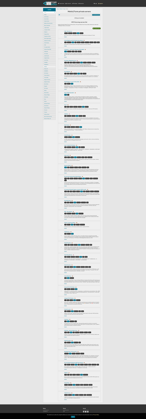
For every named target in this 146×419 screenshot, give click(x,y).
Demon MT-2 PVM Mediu (69, 287)
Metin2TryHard (67, 264)
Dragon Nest (46, 34)
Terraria (45, 109)
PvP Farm (91, 42)
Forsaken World (47, 47)
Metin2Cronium (67, 309)
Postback (75, 3)
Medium (66, 33)
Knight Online (46, 57)
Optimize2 (66, 319)
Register (101, 3)
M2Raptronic (67, 231)
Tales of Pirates (47, 107)
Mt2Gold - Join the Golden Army (70, 330)
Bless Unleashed (47, 25)
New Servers (61, 3)
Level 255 (82, 353)
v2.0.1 (69, 157)
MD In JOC (87, 42)
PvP (75, 42)
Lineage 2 (46, 62)
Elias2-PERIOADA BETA (69, 92)
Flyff (45, 44)
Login (96, 3)
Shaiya (45, 101)
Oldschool (69, 51)
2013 (65, 62)
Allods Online (46, 21)
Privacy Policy (96, 414)
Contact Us (69, 3)
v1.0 (68, 62)
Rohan (45, 90)
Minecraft (46, 68)
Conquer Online (47, 29)
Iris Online (46, 53)
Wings (98, 42)
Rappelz (45, 86)
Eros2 (65, 104)
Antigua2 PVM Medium (69, 298)
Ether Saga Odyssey (47, 38)
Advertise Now (96, 14)
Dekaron (45, 31)
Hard (76, 51)
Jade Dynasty (46, 55)
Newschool (70, 33)
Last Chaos (46, 60)
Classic (95, 42)
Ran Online (46, 83)
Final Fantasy (46, 42)
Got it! (73, 416)
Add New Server (97, 28)
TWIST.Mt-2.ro (67, 392)
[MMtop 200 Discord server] (84, 411)
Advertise (82, 3)
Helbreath (46, 51)
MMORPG (46, 70)
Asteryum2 (66, 155)
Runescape (46, 96)
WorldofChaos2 (67, 200)
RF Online (46, 88)
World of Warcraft (47, 118)
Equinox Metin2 (67, 165)
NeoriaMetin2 (67, 71)
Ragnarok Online (47, 79)
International (77, 137)
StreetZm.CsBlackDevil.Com (70, 60)
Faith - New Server (68, 31)
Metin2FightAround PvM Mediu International (73, 40)
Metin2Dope (66, 382)
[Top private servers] (50, 3)
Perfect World (46, 75)
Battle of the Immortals (48, 23)
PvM (65, 42)
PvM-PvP (81, 33)
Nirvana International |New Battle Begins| (72, 176)
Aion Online (46, 18)
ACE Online (46, 16)
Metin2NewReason (68, 254)
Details (65, 36)
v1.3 (65, 300)
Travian (45, 112)
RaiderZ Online (47, 81)
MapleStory (46, 64)
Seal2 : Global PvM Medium (69, 145)
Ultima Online (46, 114)
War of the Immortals (48, 116)
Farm (78, 33)
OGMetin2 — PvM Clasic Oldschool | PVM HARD (74, 49)
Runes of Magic (47, 94)
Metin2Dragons (67, 135)
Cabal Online (46, 27)
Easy (88, 167)
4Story (45, 14)
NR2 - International (68, 211)
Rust (45, 99)
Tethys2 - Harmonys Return (69, 222)
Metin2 (45, 66)
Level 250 (78, 42)
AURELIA (66, 113)
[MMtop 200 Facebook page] (86, 411)
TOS (64, 411)
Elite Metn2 (66, 125)
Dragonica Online (47, 36)
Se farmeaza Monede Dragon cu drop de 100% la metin (75, 189)
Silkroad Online (47, 103)
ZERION (66, 372)
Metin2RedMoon (67, 276)
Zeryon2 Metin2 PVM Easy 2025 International (73, 362)
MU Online (46, 73)
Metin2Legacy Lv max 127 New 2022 (71, 81)
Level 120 (74, 33)
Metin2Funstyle (67, 242)
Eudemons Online (47, 40)
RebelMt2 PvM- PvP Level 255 (70, 351)
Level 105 (79, 51)
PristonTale (46, 77)
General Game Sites (47, 49)
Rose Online (46, 92)
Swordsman (46, 105)
